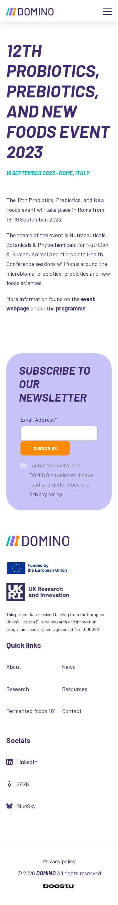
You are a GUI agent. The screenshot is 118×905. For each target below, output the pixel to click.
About (13, 666)
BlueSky (26, 806)
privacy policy (45, 494)
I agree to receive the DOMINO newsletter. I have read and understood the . (61, 479)
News (68, 666)
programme (71, 308)
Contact (71, 710)
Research (17, 688)
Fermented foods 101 (31, 710)
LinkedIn (26, 761)
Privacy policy (59, 861)
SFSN (23, 784)
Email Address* (38, 419)
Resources (74, 688)
